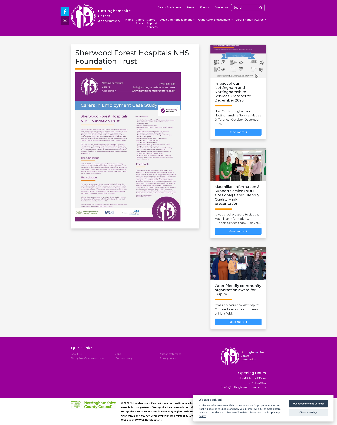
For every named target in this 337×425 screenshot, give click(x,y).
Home (129, 19)
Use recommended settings (308, 403)
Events (204, 7)
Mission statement (170, 353)
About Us (76, 353)
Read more (237, 132)
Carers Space (140, 21)
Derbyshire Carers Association (88, 358)
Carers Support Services (152, 23)
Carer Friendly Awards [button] (250, 19)
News (190, 7)
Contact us (221, 7)
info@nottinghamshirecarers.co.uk (245, 387)
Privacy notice (168, 358)
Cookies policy (123, 358)
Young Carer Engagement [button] (214, 19)
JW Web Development (148, 420)
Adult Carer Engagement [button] (176, 19)
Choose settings (308, 412)
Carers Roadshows (169, 7)
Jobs (118, 353)
